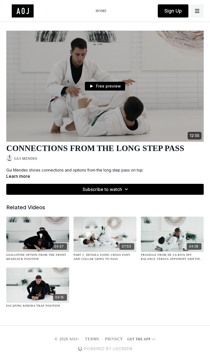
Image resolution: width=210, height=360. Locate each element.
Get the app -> (141, 339)
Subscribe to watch (102, 189)
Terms (92, 339)
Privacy (114, 339)
